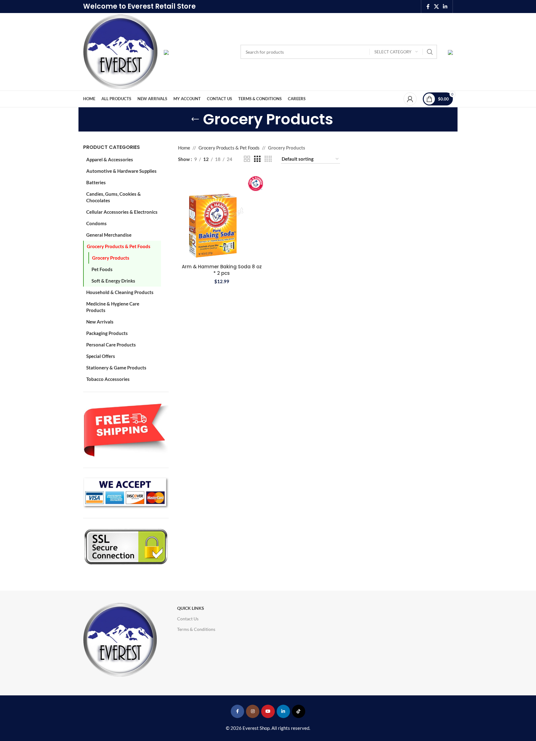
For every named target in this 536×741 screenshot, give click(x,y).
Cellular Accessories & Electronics (122, 212)
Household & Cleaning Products (120, 292)
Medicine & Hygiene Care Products (112, 307)
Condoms (96, 223)
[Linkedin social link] (445, 6)
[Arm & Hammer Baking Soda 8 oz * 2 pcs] (222, 217)
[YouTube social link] (268, 711)
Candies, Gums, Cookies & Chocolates (113, 197)
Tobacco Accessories (108, 379)
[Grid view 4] (268, 159)
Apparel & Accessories (109, 159)
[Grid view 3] (257, 159)
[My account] (410, 99)
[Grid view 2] (247, 159)
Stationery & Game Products (116, 367)
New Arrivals (100, 321)
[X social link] (436, 6)
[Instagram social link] (252, 711)
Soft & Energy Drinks (113, 280)
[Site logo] (120, 51)
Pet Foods (102, 269)
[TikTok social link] (298, 711)
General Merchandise (109, 235)
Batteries (96, 182)
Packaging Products (107, 333)
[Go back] (195, 119)
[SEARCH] (430, 52)
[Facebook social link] (428, 6)
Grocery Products (110, 258)
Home (184, 147)
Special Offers (100, 356)
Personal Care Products (111, 344)
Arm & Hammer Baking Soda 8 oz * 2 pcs (222, 269)
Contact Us (188, 618)
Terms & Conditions (196, 629)
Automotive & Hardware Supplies (121, 171)
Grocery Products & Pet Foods (118, 246)
